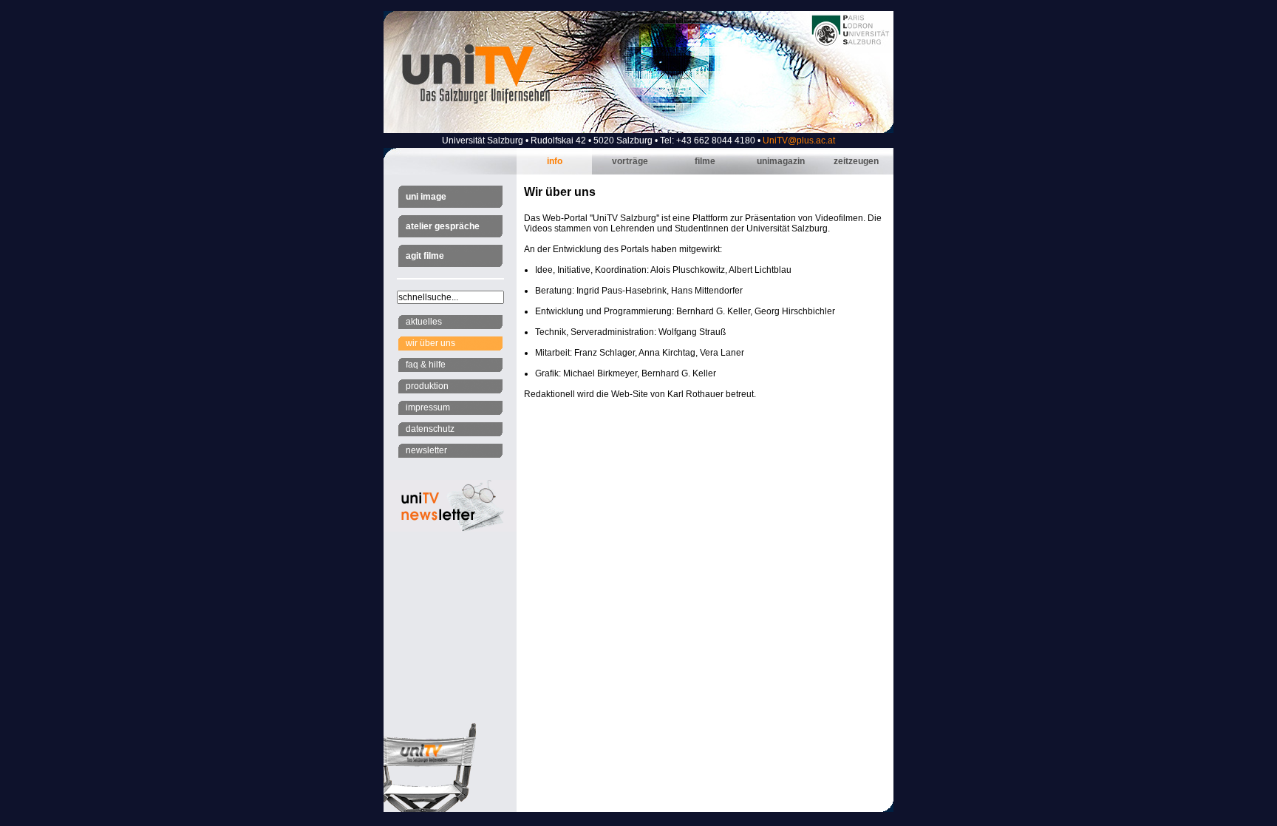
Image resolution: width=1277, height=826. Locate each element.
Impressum (428, 407)
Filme (705, 161)
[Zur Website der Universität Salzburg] (850, 45)
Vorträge (630, 161)
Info (554, 161)
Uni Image (426, 197)
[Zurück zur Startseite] (638, 130)
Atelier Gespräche (443, 226)
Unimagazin (781, 161)
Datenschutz (430, 429)
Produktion (427, 386)
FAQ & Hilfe (426, 364)
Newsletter (426, 450)
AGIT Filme (425, 256)
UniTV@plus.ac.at (799, 140)
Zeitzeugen (856, 161)
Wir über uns (430, 343)
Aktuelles (424, 321)
